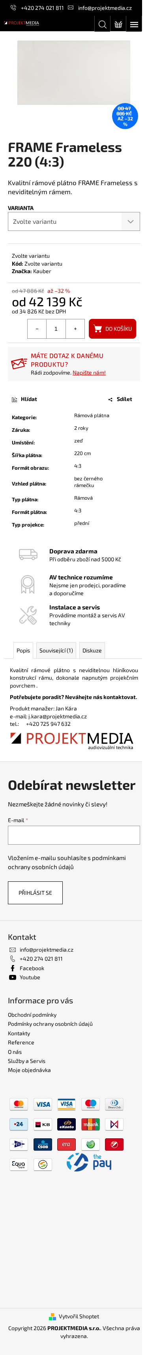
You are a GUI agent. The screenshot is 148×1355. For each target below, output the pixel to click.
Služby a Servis (26, 1060)
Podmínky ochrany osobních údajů (50, 1023)
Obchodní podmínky (32, 1014)
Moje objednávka (29, 1069)
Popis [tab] (23, 650)
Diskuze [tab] (92, 650)
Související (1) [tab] (56, 650)
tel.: (18, 723)
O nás (15, 1051)
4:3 (77, 466)
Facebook (32, 968)
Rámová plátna (91, 415)
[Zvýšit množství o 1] (75, 328)
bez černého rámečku (88, 481)
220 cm (82, 453)
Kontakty (19, 1033)
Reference (21, 1042)
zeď (78, 440)
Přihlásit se (35, 892)
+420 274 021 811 (42, 7)
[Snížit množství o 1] (37, 328)
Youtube (30, 977)
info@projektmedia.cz (105, 7)
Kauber (42, 271)
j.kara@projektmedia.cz (57, 716)
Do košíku (118, 328)
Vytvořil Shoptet (79, 1316)
